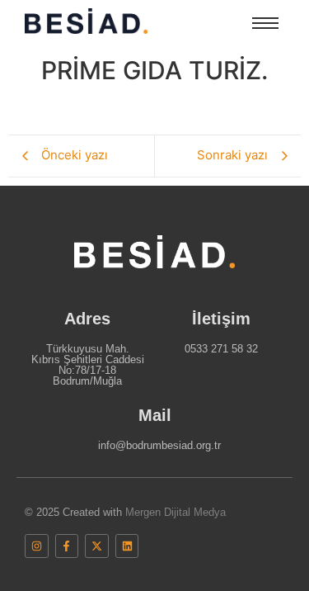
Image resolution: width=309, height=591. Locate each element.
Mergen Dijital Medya (175, 512)
